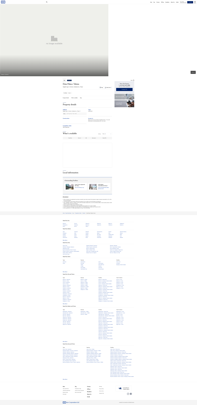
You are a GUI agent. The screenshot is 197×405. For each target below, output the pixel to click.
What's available (74, 97)
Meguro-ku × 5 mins (119, 286)
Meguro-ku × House (66, 298)
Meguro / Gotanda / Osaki (90, 249)
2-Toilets (82, 266)
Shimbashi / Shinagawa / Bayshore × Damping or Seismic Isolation (121, 359)
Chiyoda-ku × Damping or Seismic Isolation (105, 292)
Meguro (98, 233)
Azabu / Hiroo (65, 245)
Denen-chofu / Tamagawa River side (92, 251)
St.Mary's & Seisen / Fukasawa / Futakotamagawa (71, 251)
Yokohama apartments (66, 390)
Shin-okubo (99, 234)
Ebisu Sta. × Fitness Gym (102, 320)
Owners (89, 386)
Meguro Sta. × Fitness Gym (102, 337)
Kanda (87, 237)
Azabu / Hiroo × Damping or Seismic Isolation (117, 350)
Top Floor (100, 266)
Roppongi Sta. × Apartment (67, 311)
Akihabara (76, 237)
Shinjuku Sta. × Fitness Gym (103, 328)
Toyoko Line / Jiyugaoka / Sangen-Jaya (116, 249)
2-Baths (82, 264)
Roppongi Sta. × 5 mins (120, 311)
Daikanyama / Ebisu (66, 248)
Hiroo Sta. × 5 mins (119, 314)
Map (81, 97)
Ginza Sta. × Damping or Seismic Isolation (105, 335)
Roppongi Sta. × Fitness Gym (103, 311)
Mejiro (121, 234)
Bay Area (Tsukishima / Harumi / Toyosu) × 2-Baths (95, 362)
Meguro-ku (110, 223)
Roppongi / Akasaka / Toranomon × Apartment (70, 350)
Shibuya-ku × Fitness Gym (102, 285)
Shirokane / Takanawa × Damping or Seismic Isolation (119, 356)
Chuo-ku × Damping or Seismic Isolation (105, 283)
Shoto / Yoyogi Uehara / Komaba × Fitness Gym (118, 363)
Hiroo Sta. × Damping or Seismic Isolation (105, 318)
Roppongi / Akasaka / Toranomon (91, 245)
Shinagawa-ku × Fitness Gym (103, 293)
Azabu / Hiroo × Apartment (67, 349)
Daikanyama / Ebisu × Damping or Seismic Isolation (118, 367)
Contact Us (190, 2)
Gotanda (87, 233)
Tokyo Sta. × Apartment (66, 321)
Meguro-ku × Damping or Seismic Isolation (105, 298)
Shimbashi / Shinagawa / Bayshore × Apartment (70, 353)
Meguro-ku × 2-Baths (84, 288)
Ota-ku (64, 226)
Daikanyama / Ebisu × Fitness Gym (116, 366)
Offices (88, 389)
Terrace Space (100, 263)
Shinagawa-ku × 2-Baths (85, 286)
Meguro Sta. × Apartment (67, 324)
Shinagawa (64, 233)
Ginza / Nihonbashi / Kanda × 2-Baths (93, 360)
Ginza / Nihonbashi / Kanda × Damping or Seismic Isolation (120, 373)
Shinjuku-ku (99, 223)
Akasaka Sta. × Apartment (67, 318)
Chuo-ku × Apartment (66, 282)
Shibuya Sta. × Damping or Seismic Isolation (105, 324)
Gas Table (82, 263)
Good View (100, 267)
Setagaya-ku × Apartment (67, 299)
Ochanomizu (99, 237)
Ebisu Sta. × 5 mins (119, 315)
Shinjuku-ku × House (66, 289)
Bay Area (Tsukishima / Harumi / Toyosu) (69, 249)
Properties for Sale (78, 388)
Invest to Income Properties (79, 390)
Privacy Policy (101, 388)
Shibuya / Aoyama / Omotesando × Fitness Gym (118, 360)
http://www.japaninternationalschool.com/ (103, 188)
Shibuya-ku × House (66, 286)
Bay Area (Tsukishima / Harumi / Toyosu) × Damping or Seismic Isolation (122, 376)
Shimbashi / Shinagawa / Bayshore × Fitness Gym (118, 357)
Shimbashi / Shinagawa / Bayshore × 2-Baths (94, 353)
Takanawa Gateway (123, 231)
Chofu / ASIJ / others (66, 254)
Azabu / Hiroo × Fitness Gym (115, 349)
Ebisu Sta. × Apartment (66, 315)
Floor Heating (83, 267)
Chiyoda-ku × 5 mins (119, 283)
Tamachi (110, 231)
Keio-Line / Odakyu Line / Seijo (115, 252)
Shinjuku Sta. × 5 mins (120, 320)
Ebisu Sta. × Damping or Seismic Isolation (105, 321)
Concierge (118, 263)
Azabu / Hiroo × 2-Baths (90, 349)
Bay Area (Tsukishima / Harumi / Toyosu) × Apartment (71, 362)
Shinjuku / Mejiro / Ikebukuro (67, 252)
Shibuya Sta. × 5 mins (119, 317)
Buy (76, 386)
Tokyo (64, 231)
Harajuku (64, 234)
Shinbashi (87, 231)
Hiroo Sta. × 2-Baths (84, 314)
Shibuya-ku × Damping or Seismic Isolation (105, 286)
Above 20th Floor (101, 264)
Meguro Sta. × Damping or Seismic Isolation (105, 338)
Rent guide (64, 394)
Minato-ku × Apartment (66, 279)
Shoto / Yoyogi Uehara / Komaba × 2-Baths (94, 356)
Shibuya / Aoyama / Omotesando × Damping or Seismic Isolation (120, 362)
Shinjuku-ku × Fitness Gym (102, 288)
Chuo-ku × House (65, 283)
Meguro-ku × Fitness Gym (102, 296)
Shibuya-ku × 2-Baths (84, 282)
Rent (64, 386)
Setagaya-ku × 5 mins (119, 288)
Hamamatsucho (99, 231)
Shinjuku (87, 234)
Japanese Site (101, 393)
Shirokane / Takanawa (113, 245)
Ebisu (109, 233)
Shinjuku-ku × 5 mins (119, 282)
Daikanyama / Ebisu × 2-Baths (91, 357)
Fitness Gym (118, 261)
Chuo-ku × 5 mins (119, 279)
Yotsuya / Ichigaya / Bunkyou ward (115, 251)
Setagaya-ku (122, 223)
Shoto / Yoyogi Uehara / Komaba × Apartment (70, 356)
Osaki (75, 233)
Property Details (66, 97)
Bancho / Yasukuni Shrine (90, 248)
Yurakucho (76, 231)
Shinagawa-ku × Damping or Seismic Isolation (105, 295)
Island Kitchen (83, 261)
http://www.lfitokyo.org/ (79, 187)
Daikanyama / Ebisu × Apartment (68, 357)
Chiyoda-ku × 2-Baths (84, 285)
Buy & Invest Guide (78, 392)
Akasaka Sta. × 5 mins (120, 318)
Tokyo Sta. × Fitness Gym (102, 331)
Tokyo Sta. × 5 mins (119, 321)
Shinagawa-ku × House (66, 295)
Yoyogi (75, 234)
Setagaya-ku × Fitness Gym (103, 299)
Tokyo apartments (66, 388)
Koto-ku (75, 226)
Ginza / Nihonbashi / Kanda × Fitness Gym (117, 372)
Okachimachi (65, 237)
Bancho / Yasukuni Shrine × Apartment (69, 359)
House (64, 263)
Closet (99, 261)
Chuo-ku (75, 223)
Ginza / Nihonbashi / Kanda (114, 248)
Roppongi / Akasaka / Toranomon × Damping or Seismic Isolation (120, 353)
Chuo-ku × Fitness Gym (102, 282)
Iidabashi (121, 237)
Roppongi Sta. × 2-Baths (85, 311)
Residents (89, 391)
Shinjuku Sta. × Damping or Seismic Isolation (105, 330)
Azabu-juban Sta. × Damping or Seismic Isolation (106, 315)
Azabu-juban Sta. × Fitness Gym (103, 314)
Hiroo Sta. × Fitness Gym (102, 317)
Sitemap (100, 386)
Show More (65, 240)
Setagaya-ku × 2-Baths (84, 289)
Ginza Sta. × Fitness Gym (102, 334)
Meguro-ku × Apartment (66, 296)
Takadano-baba (111, 234)
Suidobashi (110, 237)
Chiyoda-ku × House (66, 292)
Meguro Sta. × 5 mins (119, 324)
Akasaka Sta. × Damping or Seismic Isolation (105, 327)
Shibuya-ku (87, 223)
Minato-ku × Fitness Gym (102, 279)
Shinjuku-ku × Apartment (67, 288)
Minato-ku (64, 223)
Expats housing (65, 392)
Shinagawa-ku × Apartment (67, 293)
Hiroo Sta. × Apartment (66, 314)
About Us (89, 394)
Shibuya (121, 233)
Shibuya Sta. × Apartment (67, 317)
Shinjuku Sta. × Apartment (67, 320)
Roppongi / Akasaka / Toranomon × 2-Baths (94, 350)
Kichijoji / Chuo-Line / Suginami (91, 252)
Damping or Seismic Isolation (121, 264)
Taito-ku (87, 226)
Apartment (64, 261)
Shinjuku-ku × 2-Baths (84, 283)
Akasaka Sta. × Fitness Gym (103, 325)
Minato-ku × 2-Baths (84, 279)
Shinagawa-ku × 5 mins (120, 285)
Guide (88, 397)
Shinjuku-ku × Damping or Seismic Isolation (105, 289)
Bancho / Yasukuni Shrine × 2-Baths (92, 359)
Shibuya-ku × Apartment (67, 285)
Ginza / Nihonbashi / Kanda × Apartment (69, 360)
